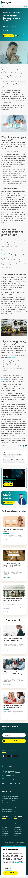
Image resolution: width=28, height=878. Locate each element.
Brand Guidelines (6, 835)
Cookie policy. (19, 862)
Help (15, 823)
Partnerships (5, 833)
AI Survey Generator (19, 459)
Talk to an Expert (18, 831)
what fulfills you (12, 357)
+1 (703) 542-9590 (9, 775)
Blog (3, 823)
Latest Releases (17, 825)
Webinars (16, 835)
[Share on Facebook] (7, 30)
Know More (6, 542)
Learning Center (17, 827)
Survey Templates (18, 829)
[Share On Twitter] (10, 30)
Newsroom (4, 829)
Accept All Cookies (10, 873)
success (3, 379)
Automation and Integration (8, 811)
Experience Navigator (7, 809)
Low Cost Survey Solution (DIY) (9, 807)
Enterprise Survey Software (16, 454)
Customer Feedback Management (10, 798)
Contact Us (4, 827)
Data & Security (17, 845)
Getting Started (17, 820)
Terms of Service (17, 844)
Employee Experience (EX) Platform (10, 800)
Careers (4, 825)
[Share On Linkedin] (12, 30)
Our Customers (5, 831)
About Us (4, 820)
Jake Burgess (13, 26)
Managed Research (6, 805)
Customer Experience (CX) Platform (10, 796)
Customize (8, 868)
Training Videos (17, 833)
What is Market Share (20, 462)
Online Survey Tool (6, 454)
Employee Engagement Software (9, 462)
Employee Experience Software (8, 459)
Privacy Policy (9, 844)
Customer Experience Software (8, 457)
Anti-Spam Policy (9, 845)
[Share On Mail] (15, 30)
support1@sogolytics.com (11, 779)
